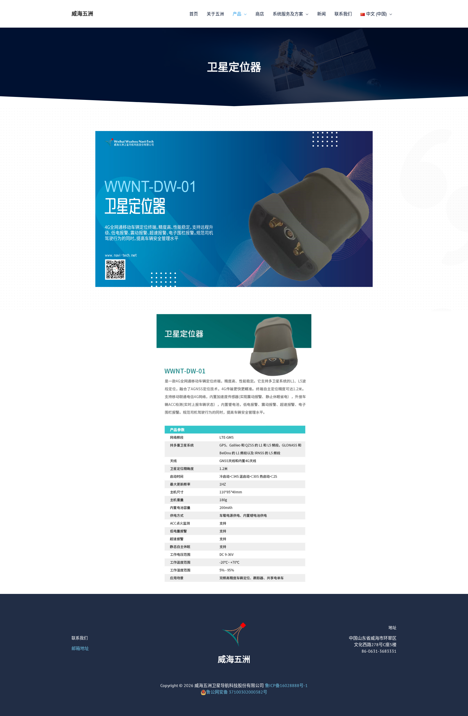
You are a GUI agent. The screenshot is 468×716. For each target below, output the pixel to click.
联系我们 (343, 14)
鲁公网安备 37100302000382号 (236, 692)
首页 (193, 14)
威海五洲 (82, 13)
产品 (237, 14)
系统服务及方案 (288, 14)
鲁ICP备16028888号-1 (286, 685)
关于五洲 (215, 14)
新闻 (321, 14)
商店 (259, 14)
